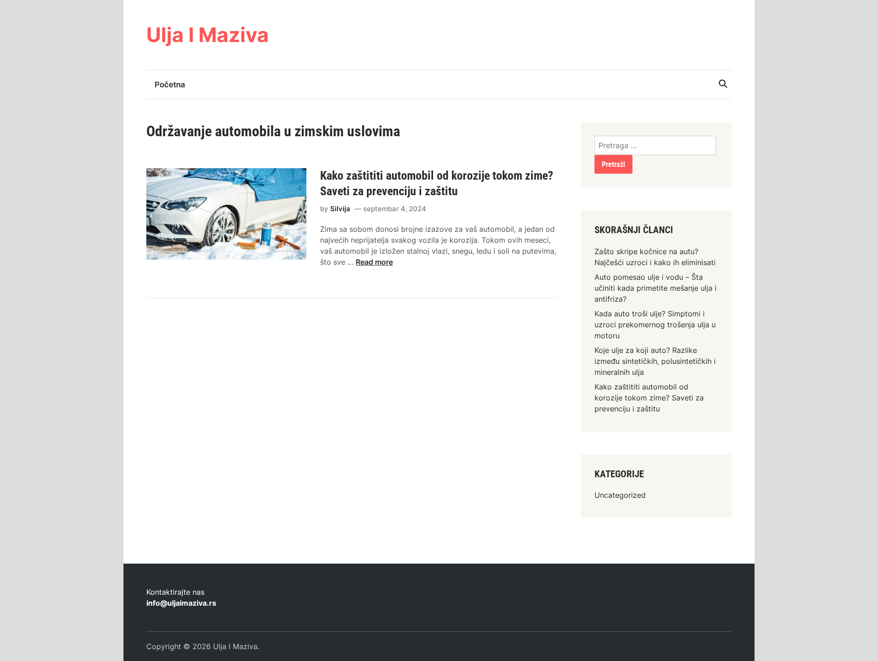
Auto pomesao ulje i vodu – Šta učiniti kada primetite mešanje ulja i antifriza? (655, 288)
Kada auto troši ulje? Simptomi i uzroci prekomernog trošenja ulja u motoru (655, 324)
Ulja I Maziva (207, 34)
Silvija (340, 208)
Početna (170, 84)
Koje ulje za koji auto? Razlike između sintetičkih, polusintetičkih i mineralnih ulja (655, 361)
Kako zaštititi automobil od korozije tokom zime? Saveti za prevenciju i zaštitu (649, 397)
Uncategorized (620, 495)
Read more (374, 262)
